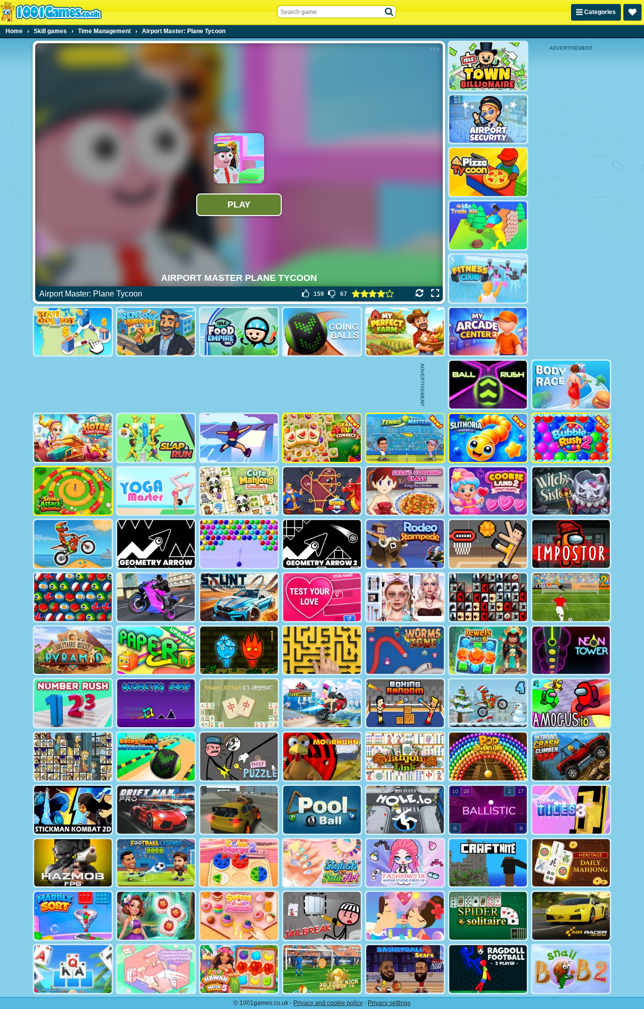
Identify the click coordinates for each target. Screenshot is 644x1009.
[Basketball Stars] (405, 969)
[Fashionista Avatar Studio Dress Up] (405, 863)
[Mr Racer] (571, 915)
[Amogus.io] (571, 703)
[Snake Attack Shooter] (73, 491)
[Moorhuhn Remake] (322, 756)
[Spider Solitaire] (488, 915)
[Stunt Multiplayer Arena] (239, 597)
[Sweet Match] (239, 915)
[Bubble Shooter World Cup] (73, 597)
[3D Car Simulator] (239, 809)
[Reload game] (419, 293)
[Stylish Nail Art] (322, 863)
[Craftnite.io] (488, 863)
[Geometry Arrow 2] (322, 544)
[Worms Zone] (405, 650)
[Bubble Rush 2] (571, 438)
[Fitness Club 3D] (488, 278)
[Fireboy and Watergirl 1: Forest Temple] (239, 650)
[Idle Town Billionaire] (488, 66)
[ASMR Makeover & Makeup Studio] (405, 597)
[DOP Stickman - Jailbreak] (322, 915)
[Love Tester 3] (322, 597)
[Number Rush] (73, 703)
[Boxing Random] (405, 703)
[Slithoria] (488, 438)
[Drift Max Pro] (156, 809)
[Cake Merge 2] (239, 863)
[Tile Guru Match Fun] (156, 915)
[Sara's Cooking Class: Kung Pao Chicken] (405, 491)
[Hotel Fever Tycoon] (73, 438)
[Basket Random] (488, 544)
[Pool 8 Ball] (322, 809)
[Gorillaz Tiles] (488, 597)
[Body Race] (571, 384)
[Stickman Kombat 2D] (73, 809)
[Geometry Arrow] (156, 544)
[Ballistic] (488, 809)
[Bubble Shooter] (239, 544)
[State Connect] (73, 332)
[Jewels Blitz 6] (488, 650)
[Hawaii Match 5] (239, 969)
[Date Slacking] (405, 915)
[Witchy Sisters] (571, 491)
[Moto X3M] (73, 544)
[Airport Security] (488, 119)
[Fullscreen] (435, 293)
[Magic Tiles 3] (571, 809)
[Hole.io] (405, 809)
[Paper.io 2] (156, 650)
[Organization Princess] (156, 969)
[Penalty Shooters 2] (571, 597)
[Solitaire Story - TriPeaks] (73, 969)
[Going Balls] (322, 332)
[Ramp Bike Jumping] (322, 703)
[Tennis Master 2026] (405, 438)
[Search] (389, 12)
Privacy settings (389, 1002)
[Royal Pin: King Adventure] (322, 491)
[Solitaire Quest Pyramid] (73, 650)
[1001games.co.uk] (51, 12)
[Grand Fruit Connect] (322, 438)
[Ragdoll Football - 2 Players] (488, 969)
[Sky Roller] (239, 438)
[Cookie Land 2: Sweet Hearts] (488, 491)
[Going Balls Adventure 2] (156, 756)
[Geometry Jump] (156, 703)
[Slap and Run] (156, 438)
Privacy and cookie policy (328, 1002)
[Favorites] (632, 12)
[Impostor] (571, 544)
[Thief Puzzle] (239, 756)
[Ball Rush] (488, 384)
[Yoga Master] (156, 491)
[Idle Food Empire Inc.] (239, 332)
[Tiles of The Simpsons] (73, 756)
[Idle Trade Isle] (488, 225)
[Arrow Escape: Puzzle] (322, 650)
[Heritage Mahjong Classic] (571, 863)
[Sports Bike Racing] (156, 597)
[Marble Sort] (73, 915)
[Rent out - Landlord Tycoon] (156, 332)
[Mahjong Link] (405, 756)
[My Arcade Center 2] (488, 332)
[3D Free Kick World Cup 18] (322, 969)
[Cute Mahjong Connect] (239, 491)
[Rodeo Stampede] (405, 544)
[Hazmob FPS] (73, 863)
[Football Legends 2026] (156, 863)
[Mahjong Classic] (239, 703)
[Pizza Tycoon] (488, 172)
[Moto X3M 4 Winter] (488, 703)
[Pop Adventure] (488, 756)
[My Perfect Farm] (405, 332)
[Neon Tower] (571, 650)
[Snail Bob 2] (571, 969)
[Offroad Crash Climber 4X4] (571, 756)
